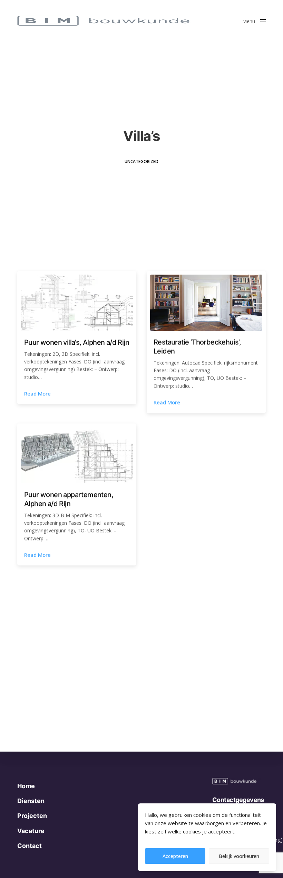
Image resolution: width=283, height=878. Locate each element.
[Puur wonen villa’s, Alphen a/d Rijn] (77, 303)
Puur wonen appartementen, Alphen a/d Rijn (68, 499)
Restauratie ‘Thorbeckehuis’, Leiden (197, 346)
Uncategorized (141, 161)
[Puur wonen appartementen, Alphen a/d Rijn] (77, 455)
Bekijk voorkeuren (239, 856)
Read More (37, 393)
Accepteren (175, 856)
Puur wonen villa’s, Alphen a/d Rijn (76, 342)
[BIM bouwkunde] (116, 20)
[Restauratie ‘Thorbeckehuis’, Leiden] (206, 303)
